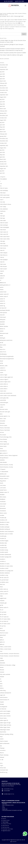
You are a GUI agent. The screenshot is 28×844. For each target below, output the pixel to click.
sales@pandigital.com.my (9, 793)
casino (1, 372)
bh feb (1, 342)
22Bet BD (2, 275)
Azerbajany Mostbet (5, 310)
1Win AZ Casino (4, 188)
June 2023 (2, 124)
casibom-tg (2, 370)
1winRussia (2, 211)
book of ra (2, 349)
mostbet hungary (4, 540)
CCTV (3, 806)
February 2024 (3, 111)
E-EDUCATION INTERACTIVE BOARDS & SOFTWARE (12, 810)
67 (0, 280)
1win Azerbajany (4, 190)
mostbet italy (3, 545)
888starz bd (3, 282)
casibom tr (2, 368)
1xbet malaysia (3, 252)
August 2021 (3, 168)
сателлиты (2, 750)
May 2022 (2, 154)
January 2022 (3, 161)
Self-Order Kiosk (6, 827)
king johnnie (3, 481)
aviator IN (2, 298)
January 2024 (3, 113)
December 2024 (4, 88)
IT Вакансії (2, 469)
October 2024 (3, 92)
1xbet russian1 (3, 268)
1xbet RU (2, 262)
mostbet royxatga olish (5, 557)
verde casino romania (5, 716)
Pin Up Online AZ (4, 621)
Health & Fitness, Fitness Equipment (8, 455)
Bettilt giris (2, 338)
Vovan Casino (3, 718)
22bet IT (2, 278)
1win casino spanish (5, 197)
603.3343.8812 (9, 1)
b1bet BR (2, 315)
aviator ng (2, 305)
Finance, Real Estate (5, 427)
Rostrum (4, 818)
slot (1, 681)
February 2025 (3, 83)
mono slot (2, 506)
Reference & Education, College (7, 665)
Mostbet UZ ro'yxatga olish (6, 570)
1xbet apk (2, 216)
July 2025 (2, 71)
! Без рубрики (3, 179)
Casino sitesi (3, 391)
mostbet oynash (4, 552)
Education (2, 423)
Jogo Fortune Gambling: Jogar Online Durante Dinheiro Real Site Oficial (13, 14)
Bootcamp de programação (7, 356)
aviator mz (2, 303)
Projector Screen (6, 820)
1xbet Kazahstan (4, 245)
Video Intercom (6, 825)
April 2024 (2, 106)
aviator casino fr (4, 296)
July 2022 (2, 150)
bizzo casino (3, 345)
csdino (1, 407)
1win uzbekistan (4, 209)
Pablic (1, 596)
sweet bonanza (3, 697)
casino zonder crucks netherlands (8, 395)
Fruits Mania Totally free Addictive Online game (11, 55)
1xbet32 (2, 271)
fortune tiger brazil (18, 16)
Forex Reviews (3, 439)
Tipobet (2, 702)
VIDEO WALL (4, 803)
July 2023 (2, 122)
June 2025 (2, 74)
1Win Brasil (2, 192)
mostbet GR (3, 538)
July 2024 (2, 99)
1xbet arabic (3, 220)
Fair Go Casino (3, 425)
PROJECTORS (4, 809)
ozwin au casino (4, 593)
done (1, 414)
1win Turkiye (3, 206)
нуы (1, 745)
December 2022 (4, 138)
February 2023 (3, 134)
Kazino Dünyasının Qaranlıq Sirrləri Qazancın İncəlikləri (13, 52)
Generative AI (3, 451)
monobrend (3, 510)
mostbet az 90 (3, 520)
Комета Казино (4, 741)
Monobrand (3, 508)
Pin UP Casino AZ (4, 616)
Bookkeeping (3, 354)
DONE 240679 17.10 (5, 416)
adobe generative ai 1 (5, 285)
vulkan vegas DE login (5, 722)
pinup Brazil (3, 635)
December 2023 (4, 115)
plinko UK (2, 642)
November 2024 (4, 90)
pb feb (1, 605)
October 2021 (3, 164)
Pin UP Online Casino (5, 623)
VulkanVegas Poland (5, 729)
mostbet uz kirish (4, 568)
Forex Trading (3, 441)
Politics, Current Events (5, 646)
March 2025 (3, 81)
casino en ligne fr (4, 379)
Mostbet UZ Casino (4, 563)
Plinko (1, 637)
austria (1, 287)
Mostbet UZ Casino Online (6, 566)
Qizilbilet (2, 660)
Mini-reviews (3, 497)
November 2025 (4, 65)
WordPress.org (3, 772)
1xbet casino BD (4, 234)
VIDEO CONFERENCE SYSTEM (8, 805)
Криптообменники (4, 743)
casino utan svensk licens (6, 393)
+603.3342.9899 (7, 790)
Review (1, 667)
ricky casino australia (5, 674)
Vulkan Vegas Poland (5, 727)
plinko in (2, 640)
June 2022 (2, 152)
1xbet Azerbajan (4, 225)
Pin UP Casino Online (5, 619)
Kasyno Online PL (4, 478)
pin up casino (3, 614)
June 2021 (2, 173)
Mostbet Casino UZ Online (6, 533)
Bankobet (2, 322)
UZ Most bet (3, 709)
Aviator (1, 289)
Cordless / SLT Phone (7, 823)
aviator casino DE (4, 294)
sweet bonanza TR (4, 699)
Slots (1, 683)
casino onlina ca (4, 384)
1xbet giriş (2, 241)
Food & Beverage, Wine (6, 437)
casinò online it (3, 388)
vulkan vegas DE (4, 720)
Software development (5, 692)
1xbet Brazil (3, 229)
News (1, 586)
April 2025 (2, 78)
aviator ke (2, 301)
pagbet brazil (3, 598)
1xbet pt (2, 257)
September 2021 (4, 166)
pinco (1, 628)
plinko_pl (2, 644)
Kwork (1, 483)
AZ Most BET (3, 308)
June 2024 (2, 101)
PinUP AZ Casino (4, 633)
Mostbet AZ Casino (4, 522)
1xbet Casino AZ (4, 232)
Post (1, 651)
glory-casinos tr (3, 453)
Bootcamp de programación (7, 358)
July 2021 (2, 171)
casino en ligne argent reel (6, 377)
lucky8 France (3, 490)
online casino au (4, 589)
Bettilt (1, 335)
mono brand (3, 504)
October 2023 (3, 118)
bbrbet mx (2, 328)
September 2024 (4, 94)
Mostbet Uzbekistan (5, 573)
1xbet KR (2, 250)
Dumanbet (2, 421)
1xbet (1, 213)
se (0, 679)
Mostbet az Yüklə (4, 524)
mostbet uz (3, 561)
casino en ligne (3, 375)
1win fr (1, 199)
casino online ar (4, 386)
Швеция (2, 757)
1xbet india (2, 243)
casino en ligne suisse (5, 381)
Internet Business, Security (6, 464)
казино (2, 739)
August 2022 (3, 148)
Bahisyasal (2, 319)
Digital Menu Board (6, 830)
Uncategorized (3, 706)
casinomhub (3, 400)
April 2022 (2, 157)
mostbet (2, 515)
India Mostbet (3, 462)
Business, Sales (3, 365)
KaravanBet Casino (4, 476)
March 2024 (3, 108)
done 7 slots (3, 418)
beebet (1, 331)
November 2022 (4, 141)
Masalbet (2, 494)
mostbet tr (2, 559)
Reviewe (2, 669)
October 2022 (3, 143)
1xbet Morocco (3, 255)
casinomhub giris (4, 402)
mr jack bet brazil (4, 580)
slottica (2, 688)
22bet (1, 273)
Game (1, 448)
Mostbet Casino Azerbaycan (7, 531)
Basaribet (2, 324)
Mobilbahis (2, 499)
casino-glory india (4, 398)
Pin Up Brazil (3, 612)
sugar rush (2, 695)
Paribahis (2, 600)
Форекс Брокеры (4, 755)
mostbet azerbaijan (4, 527)
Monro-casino (3, 513)
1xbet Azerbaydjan (4, 227)
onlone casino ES (4, 591)
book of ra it (3, 351)
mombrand (2, 501)
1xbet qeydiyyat (4, 259)
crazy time (2, 404)
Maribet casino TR (4, 492)
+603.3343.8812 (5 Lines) (8, 788)
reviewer (2, 672)
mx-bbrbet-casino (4, 582)
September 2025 (4, 69)
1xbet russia (3, 264)
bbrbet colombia (4, 326)
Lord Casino (3, 485)
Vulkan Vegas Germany (5, 725)
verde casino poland (5, 713)
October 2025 (3, 67)
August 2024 (3, 97)
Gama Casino (3, 446)
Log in (1, 765)
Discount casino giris (5, 411)
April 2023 (2, 129)
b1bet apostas (3, 312)
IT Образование (4, 471)
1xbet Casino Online (5, 239)
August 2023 (3, 120)
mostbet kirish (3, 547)
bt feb (1, 363)
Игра (1, 736)
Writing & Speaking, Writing (6, 734)
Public (1, 658)
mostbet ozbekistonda (5, 554)
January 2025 (3, 85)
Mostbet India (3, 543)
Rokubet (2, 676)
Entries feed (3, 767)
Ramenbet (2, 663)
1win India (2, 202)
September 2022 (4, 145)
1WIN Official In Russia (5, 204)
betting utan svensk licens (6, 340)
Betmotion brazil (4, 333)
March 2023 (3, 131)
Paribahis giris (3, 603)
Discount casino (4, 409)
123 (1, 183)
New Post (2, 584)
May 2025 (2, 76)
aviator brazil (3, 292)
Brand (1, 361)
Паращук (2, 748)
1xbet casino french (4, 236)
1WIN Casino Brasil (4, 195)
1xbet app (2, 218)
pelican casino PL (4, 607)
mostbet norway (4, 550)
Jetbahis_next (3, 474)
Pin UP (1, 609)
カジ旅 (1, 759)
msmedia (3, 16)
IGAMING (2, 460)
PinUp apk (2, 630)
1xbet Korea (3, 248)
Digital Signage (5, 822)
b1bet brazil (3, 317)
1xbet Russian (3, 266)
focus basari (3, 434)
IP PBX (3, 807)
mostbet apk (3, 517)
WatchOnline (3, 732)
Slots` (1, 686)
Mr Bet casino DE (4, 577)
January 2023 (3, 136)
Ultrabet (2, 704)
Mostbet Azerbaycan (5, 529)
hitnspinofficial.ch (4, 457)
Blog (1, 347)
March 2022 (3, 159)
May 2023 (2, 127)
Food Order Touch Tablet (8, 828)
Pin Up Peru (3, 626)
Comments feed (4, 770)
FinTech (2, 432)
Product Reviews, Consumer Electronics (9, 653)
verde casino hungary (5, 711)
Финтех (2, 752)
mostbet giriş (3, 536)
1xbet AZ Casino (4, 222)
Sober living (3, 690)
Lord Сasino (3, 487)
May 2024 (2, 104)
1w (0, 186)
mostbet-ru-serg (4, 575)
